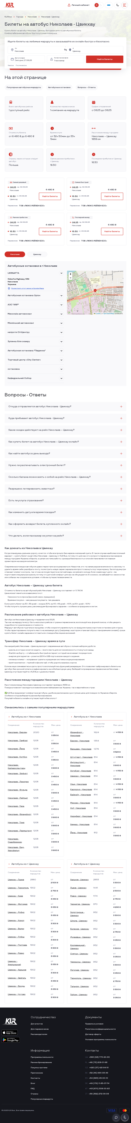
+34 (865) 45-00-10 (98, 1078)
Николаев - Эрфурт (18, 773)
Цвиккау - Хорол (16, 920)
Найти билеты (104, 59)
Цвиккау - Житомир (18, 904)
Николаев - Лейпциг (18, 798)
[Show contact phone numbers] (117, 5)
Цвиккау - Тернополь (18, 888)
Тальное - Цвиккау (79, 986)
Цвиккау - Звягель (17, 978)
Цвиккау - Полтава (17, 945)
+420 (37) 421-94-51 (99, 1068)
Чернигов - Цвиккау (80, 904)
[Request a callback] (124, 1117)
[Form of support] (116, 1117)
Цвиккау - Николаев (80, 776)
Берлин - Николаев (79, 741)
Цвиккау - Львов (16, 880)
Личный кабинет (81, 5)
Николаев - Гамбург (18, 740)
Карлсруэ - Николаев (81, 789)
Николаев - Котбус (17, 757)
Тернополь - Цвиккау (80, 978)
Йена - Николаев (78, 833)
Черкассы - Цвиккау (80, 962)
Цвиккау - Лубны (16, 937)
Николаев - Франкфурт (19, 814)
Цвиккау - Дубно (16, 912)
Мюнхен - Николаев (80, 803)
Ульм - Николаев (78, 784)
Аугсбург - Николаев (80, 771)
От (16, 48)
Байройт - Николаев (80, 795)
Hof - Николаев (78, 808)
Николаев (32, 17)
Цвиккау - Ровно (16, 953)
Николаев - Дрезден (18, 782)
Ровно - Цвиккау (78, 896)
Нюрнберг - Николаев (81, 816)
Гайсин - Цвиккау (78, 994)
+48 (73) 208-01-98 (98, 1062)
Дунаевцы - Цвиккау (80, 937)
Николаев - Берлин (17, 732)
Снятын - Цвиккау (79, 954)
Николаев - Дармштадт (20, 831)
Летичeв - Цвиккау (79, 970)
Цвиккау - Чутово (16, 994)
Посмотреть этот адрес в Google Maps (27, 288)
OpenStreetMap (108, 313)
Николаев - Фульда (17, 790)
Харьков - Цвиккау (79, 880)
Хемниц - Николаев (79, 824)
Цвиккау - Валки (16, 929)
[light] (97, 5)
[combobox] (38, 49)
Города (19, 17)
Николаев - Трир (16, 822)
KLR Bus (8, 17)
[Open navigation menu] (124, 5)
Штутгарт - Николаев (81, 757)
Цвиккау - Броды (16, 986)
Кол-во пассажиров (61, 58)
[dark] (101, 5)
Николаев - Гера (16, 806)
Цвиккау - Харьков (17, 970)
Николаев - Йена (16, 749)
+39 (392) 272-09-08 (99, 1094)
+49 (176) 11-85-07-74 (99, 1083)
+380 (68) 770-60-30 (99, 1057)
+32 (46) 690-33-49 (98, 1073)
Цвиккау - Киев (15, 896)
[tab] (15, 254)
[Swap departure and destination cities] (65, 49)
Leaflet (97, 313)
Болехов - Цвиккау (79, 929)
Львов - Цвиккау (78, 888)
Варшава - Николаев (80, 749)
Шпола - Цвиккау (78, 921)
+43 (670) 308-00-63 (99, 1088)
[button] (11, 65)
